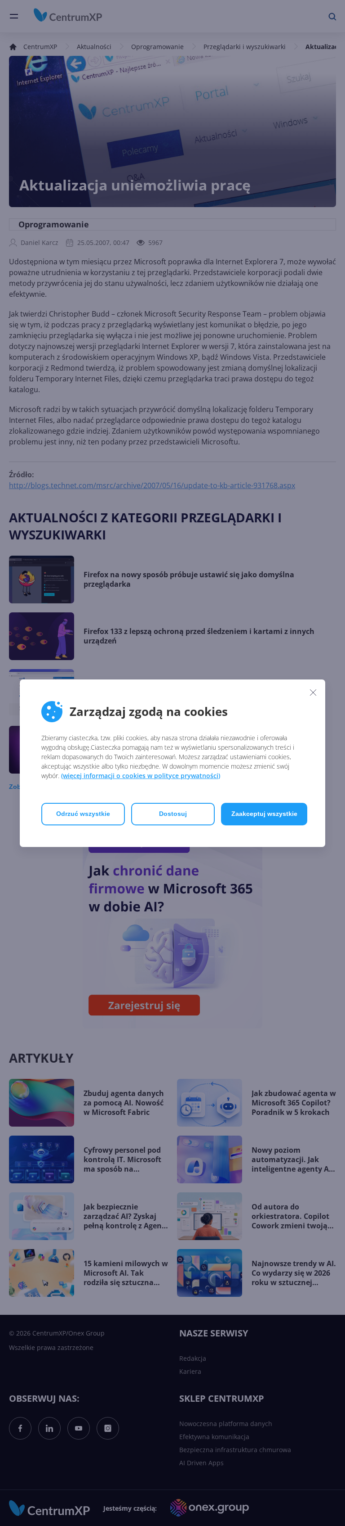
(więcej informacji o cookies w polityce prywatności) (140, 775)
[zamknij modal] (313, 692)
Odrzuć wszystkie (83, 813)
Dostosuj (173, 813)
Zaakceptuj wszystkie (264, 813)
